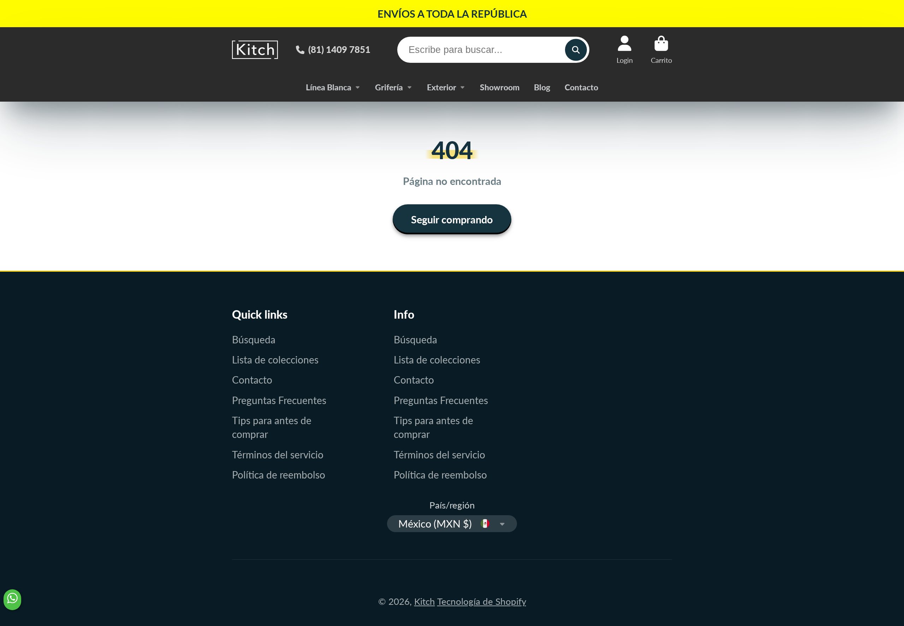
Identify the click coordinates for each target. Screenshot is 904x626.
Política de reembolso (278, 475)
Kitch (424, 601)
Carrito (661, 50)
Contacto (581, 87)
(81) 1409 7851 (339, 49)
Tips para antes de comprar (271, 427)
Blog (542, 87)
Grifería (389, 87)
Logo (255, 49)
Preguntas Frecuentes (279, 400)
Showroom (499, 87)
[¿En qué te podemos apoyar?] (12, 599)
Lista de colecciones (275, 360)
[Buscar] (576, 49)
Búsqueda (253, 339)
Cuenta (625, 50)
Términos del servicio (277, 455)
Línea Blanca (328, 87)
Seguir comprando (452, 219)
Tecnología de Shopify (481, 601)
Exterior (441, 87)
